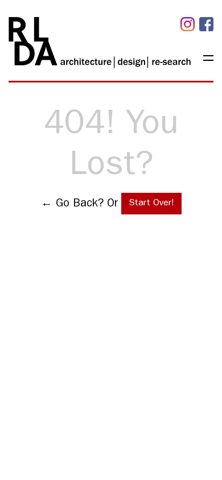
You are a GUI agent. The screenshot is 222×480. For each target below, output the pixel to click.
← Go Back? (72, 204)
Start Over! (151, 203)
